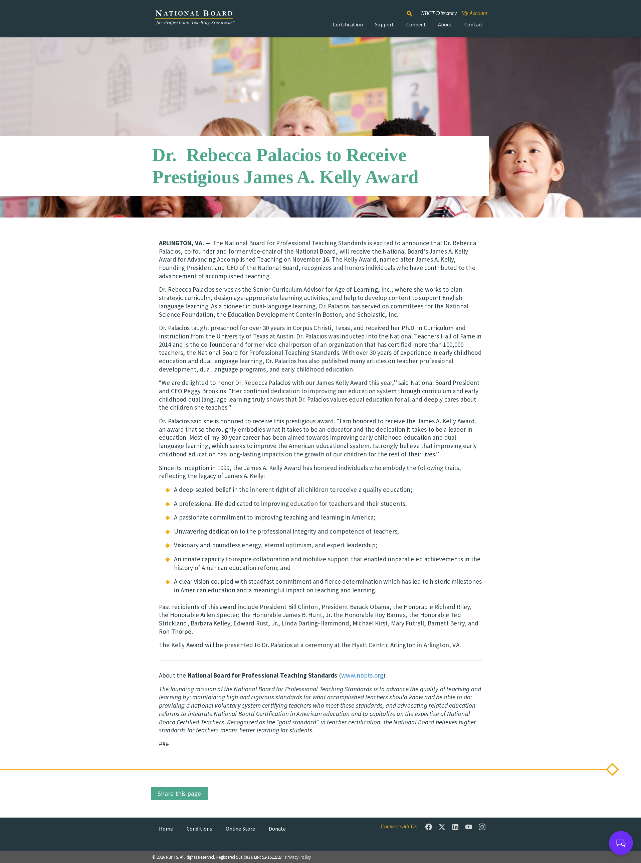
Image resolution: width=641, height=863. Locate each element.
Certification (348, 24)
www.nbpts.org (362, 675)
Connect (416, 24)
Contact (473, 24)
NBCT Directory (439, 13)
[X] (442, 827)
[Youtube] (468, 827)
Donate (277, 828)
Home (166, 828)
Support (384, 24)
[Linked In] (455, 827)
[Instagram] (482, 827)
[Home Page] (194, 21)
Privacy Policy (298, 857)
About (445, 24)
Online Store (240, 828)
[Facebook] (428, 827)
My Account (474, 13)
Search (413, 10)
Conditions (199, 828)
